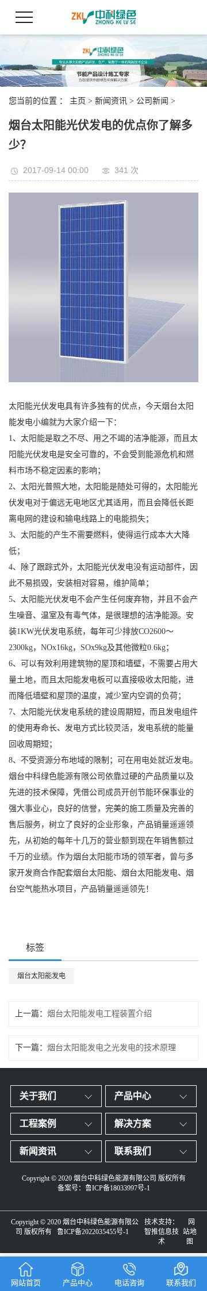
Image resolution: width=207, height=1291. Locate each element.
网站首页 (26, 1282)
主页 (78, 101)
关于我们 (38, 1096)
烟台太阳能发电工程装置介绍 (99, 1013)
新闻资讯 (111, 101)
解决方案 (132, 1123)
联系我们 (132, 1151)
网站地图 (190, 1232)
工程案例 (38, 1123)
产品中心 (132, 1096)
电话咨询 (129, 1282)
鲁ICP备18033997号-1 (117, 1188)
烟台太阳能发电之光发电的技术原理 (111, 1047)
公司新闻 (152, 101)
